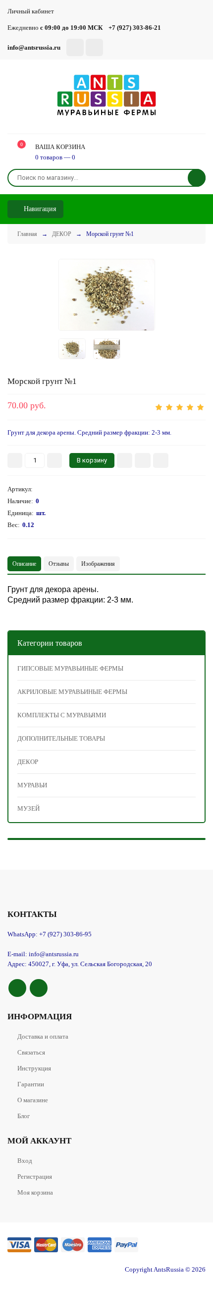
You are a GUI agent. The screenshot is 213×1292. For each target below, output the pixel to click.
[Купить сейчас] (124, 460)
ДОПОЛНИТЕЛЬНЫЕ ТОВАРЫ (61, 738)
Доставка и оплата (42, 1036)
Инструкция (34, 1068)
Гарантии (30, 1084)
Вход (24, 1160)
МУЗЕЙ (28, 808)
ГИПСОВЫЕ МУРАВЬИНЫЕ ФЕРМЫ (70, 668)
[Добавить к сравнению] (160, 460)
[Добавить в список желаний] (143, 460)
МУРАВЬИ (32, 785)
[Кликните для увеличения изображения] (106, 294)
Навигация (39, 209)
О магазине (32, 1100)
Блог (23, 1116)
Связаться (31, 1052)
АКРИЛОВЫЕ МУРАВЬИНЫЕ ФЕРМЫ (72, 691)
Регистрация (34, 1176)
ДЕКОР (27, 761)
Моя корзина (35, 1192)
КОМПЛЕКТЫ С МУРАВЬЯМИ (61, 715)
